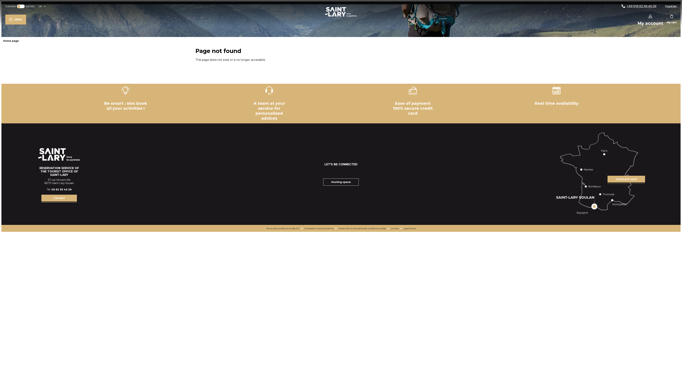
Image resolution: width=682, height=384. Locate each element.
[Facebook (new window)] (327, 171)
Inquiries (671, 6)
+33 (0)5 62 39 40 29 (641, 6)
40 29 (68, 189)
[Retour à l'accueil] (341, 16)
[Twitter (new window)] (354, 171)
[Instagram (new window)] (336, 171)
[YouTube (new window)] (345, 171)
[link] (21, 6)
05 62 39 (58, 189)
